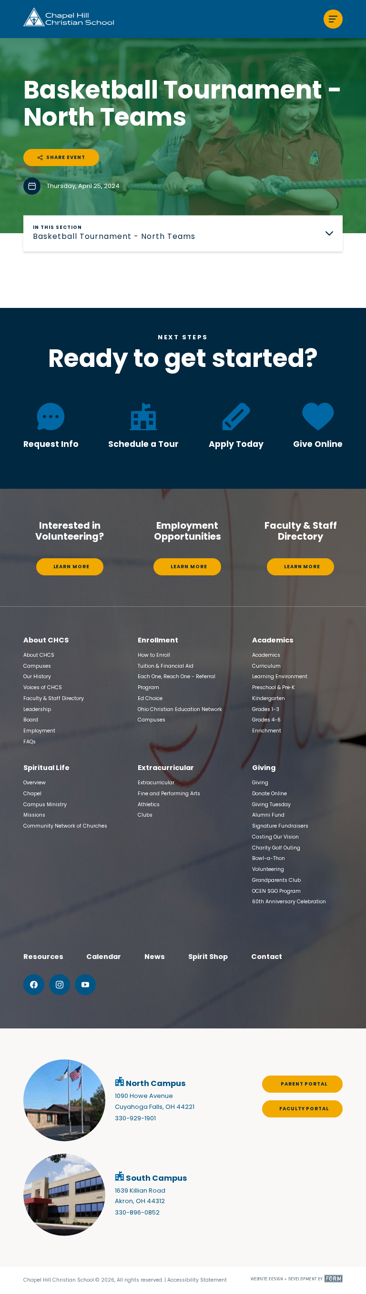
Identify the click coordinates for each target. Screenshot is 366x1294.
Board (30, 719)
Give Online (318, 444)
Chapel (32, 793)
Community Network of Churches (65, 826)
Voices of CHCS (42, 687)
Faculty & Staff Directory (53, 698)
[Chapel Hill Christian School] (68, 19)
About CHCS (38, 655)
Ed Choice (150, 698)
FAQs (29, 741)
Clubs (145, 815)
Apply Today (236, 444)
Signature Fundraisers (280, 826)
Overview (34, 782)
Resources (43, 956)
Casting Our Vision (275, 836)
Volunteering (268, 869)
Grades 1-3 (265, 709)
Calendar (103, 956)
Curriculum (266, 666)
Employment (39, 730)
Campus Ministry (45, 804)
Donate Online (269, 793)
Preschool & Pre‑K (273, 687)
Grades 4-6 (266, 719)
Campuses (37, 666)
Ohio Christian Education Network (180, 709)
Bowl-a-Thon (268, 858)
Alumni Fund (268, 815)
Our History (37, 676)
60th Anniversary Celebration (289, 901)
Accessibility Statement (197, 1280)
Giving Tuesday (271, 804)
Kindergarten (268, 698)
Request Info (51, 444)
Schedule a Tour (143, 444)
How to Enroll (154, 655)
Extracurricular (156, 782)
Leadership (37, 709)
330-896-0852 (137, 1212)
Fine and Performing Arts (169, 793)
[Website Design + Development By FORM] (297, 1280)
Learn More (71, 566)
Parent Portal (304, 1083)
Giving (260, 782)
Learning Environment (279, 676)
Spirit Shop (208, 956)
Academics (266, 655)
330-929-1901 (135, 1118)
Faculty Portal (304, 1108)
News (154, 956)
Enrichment (266, 730)
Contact (266, 956)
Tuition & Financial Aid (165, 666)
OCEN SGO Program (276, 891)
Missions (34, 815)
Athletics (149, 804)
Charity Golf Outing (276, 847)
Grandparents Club (276, 880)
